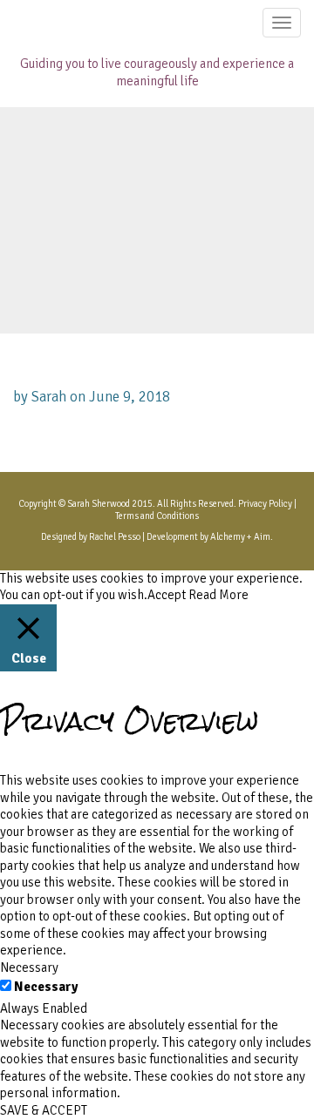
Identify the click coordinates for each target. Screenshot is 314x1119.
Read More (218, 595)
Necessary (46, 986)
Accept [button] (166, 595)
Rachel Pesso (114, 537)
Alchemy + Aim (240, 537)
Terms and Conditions (157, 516)
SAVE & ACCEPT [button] (43, 1110)
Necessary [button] (29, 967)
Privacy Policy (265, 503)
